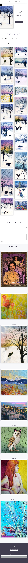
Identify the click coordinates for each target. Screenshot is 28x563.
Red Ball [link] (18, 15)
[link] (1, 5)
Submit (2, 241)
